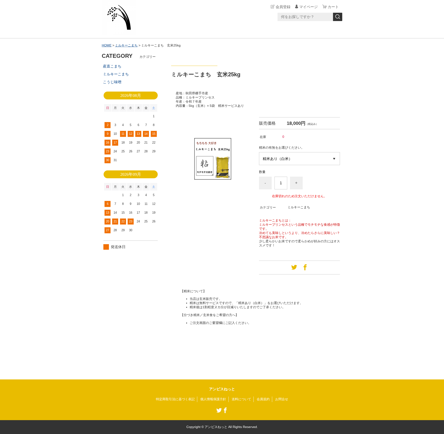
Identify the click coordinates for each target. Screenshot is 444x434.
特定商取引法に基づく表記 (175, 399)
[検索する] (337, 17)
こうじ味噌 (112, 82)
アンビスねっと (222, 389)
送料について (241, 399)
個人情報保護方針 (213, 399)
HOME (106, 45)
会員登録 (283, 7)
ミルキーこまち (126, 45)
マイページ (308, 7)
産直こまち (112, 66)
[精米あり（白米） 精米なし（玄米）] (299, 158)
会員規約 (263, 399)
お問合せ (281, 399)
